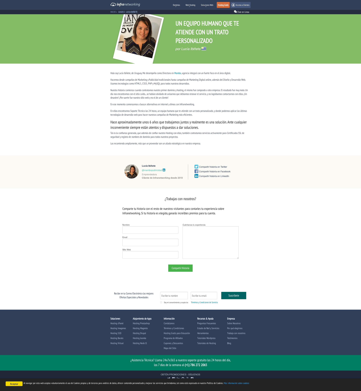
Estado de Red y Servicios (208, 328)
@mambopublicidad (152, 170)
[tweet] (196, 167)
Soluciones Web (207, 5)
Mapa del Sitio (170, 348)
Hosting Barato (116, 338)
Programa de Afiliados (173, 338)
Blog (229, 343)
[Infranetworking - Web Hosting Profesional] (125, 5)
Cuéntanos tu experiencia (194, 224)
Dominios (176, 5)
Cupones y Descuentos (173, 343)
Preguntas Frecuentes (206, 323)
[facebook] (196, 172)
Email (124, 237)
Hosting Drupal (139, 333)
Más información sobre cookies (236, 383)
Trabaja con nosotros (236, 333)
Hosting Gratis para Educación (177, 333)
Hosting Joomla (139, 338)
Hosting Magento (140, 328)
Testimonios (232, 338)
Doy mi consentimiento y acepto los (176, 302)
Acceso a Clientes (242, 5)
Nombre (126, 224)
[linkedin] (196, 176)
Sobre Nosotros (234, 323)
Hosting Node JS (140, 343)
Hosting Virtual (117, 343)
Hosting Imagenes (118, 328)
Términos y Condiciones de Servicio (204, 302)
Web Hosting (190, 5)
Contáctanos (169, 323)
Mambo (177, 73)
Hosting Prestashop (141, 323)
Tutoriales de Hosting (206, 343)
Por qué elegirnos (234, 328)
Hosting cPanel (116, 323)
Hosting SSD (115, 333)
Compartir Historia (180, 268)
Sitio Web (126, 249)
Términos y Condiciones (174, 328)
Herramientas (203, 333)
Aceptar (14, 384)
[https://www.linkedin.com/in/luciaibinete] (164, 170)
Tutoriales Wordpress (206, 338)
